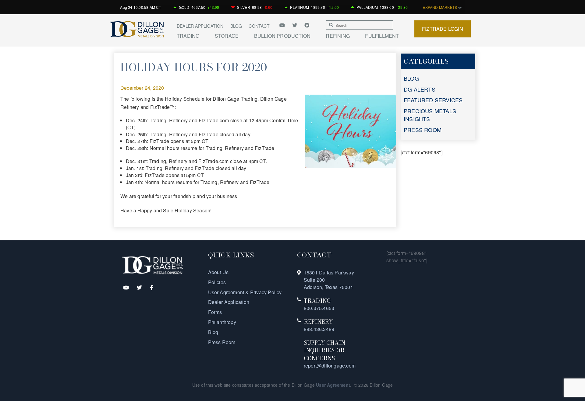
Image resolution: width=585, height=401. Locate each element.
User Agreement (333, 385)
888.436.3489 (319, 329)
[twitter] (295, 25)
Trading (188, 36)
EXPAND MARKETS (440, 7)
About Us (218, 272)
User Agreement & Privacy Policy (245, 292)
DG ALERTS (419, 89)
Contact (259, 26)
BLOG (411, 78)
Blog (236, 26)
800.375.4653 (319, 308)
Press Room (222, 342)
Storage (227, 36)
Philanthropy (222, 322)
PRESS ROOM (422, 130)
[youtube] (284, 25)
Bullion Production (282, 36)
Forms (215, 312)
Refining (338, 36)
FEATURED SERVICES (433, 100)
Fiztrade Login (442, 28)
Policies (217, 282)
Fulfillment (382, 36)
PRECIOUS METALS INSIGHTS (430, 115)
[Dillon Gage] (152, 264)
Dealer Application (200, 26)
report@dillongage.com (330, 365)
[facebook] (306, 25)
